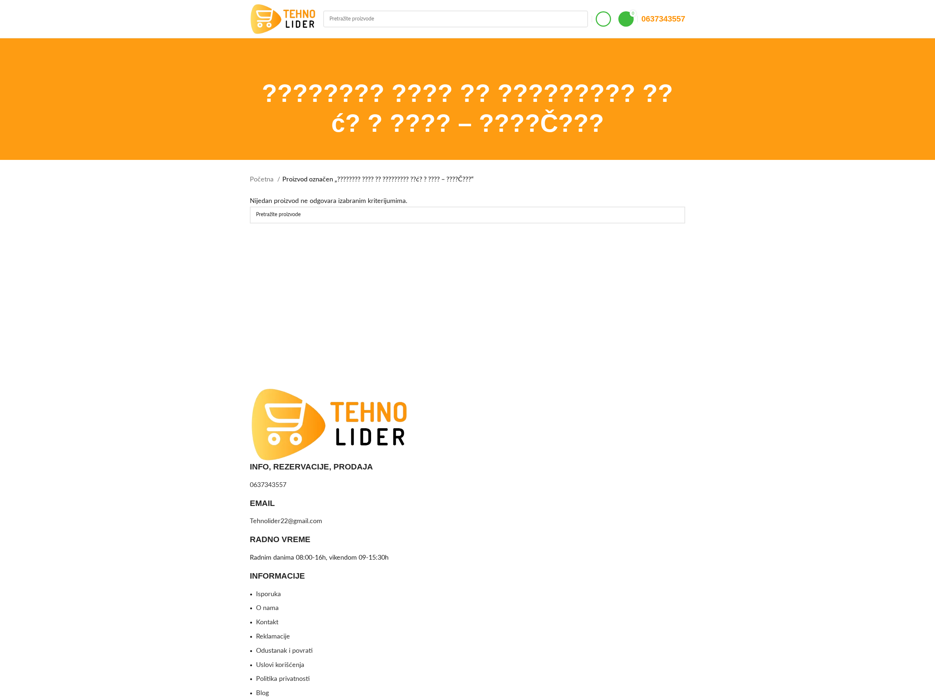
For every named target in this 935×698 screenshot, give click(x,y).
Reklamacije (273, 636)
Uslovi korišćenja (280, 665)
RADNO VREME (280, 539)
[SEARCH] (579, 19)
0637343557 (663, 18)
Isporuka (268, 594)
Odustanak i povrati (284, 651)
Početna (262, 179)
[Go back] (458, 67)
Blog (262, 693)
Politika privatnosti (283, 679)
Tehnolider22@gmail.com (286, 521)
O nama (267, 608)
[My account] (603, 19)
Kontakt (267, 622)
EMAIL (262, 503)
